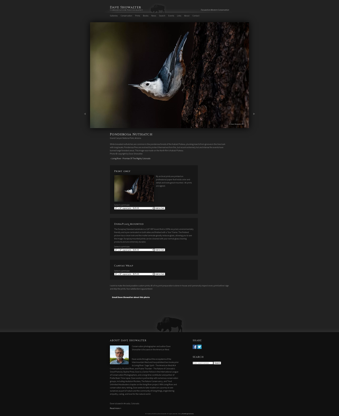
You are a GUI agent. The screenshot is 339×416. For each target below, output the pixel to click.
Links (179, 15)
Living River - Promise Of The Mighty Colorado (131, 158)
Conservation (126, 15)
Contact (195, 15)
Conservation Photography (126, 10)
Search (162, 15)
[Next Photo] (169, 126)
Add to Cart (159, 208)
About (186, 15)
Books (145, 15)
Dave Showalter (125, 7)
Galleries (114, 15)
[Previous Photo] (85, 126)
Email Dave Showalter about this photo (131, 297)
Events (171, 15)
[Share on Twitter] (199, 347)
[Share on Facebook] (195, 347)
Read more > (115, 408)
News (153, 15)
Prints (137, 15)
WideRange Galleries (188, 414)
